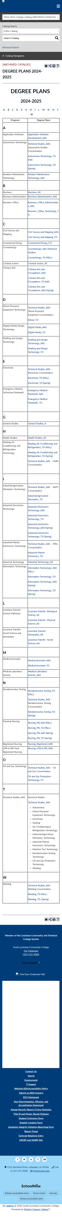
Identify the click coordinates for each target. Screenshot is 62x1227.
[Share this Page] (50, 65)
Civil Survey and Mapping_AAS (43, 232)
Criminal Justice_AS (37, 263)
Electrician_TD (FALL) (38, 378)
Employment (31, 1080)
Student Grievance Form (31, 1118)
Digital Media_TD (36, 332)
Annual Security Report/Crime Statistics (31, 1110)
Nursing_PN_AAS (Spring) (40, 733)
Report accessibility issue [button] (31, 1198)
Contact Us (31, 1071)
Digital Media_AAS (37, 327)
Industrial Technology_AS (40, 562)
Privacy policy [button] (39, 1193)
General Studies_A (37, 424)
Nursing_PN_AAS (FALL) (40, 723)
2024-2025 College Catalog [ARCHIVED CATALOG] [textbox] (30, 17)
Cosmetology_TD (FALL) (40, 258)
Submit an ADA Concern (31, 1093)
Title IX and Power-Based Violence (31, 1114)
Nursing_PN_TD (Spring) (40, 738)
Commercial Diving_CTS (40, 243)
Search (31, 1076)
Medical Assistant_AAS (39, 660)
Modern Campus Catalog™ (37, 1209)
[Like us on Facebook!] (17, 1159)
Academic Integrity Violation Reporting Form (31, 1127)
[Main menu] (58, 6)
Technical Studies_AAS (39, 144)
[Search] (57, 38)
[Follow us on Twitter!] (24, 1159)
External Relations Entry (31, 1136)
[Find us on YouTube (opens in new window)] (44, 1159)
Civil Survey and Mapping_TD (42, 237)
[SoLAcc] (7, 6)
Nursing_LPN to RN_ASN (40, 748)
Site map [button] (53, 1193)
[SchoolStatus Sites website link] (31, 1186)
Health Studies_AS (37, 438)
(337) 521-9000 (31, 954)
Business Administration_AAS (42, 197)
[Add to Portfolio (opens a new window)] (46, 65)
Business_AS (34, 192)
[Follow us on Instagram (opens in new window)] (38, 1159)
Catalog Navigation (14, 56)
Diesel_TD (33, 320)
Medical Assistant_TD (38, 666)
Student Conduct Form (31, 1123)
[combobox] (31, 17)
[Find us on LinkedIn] (31, 1159)
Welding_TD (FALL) (37, 894)
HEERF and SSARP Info (31, 1140)
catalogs (10, 1206)
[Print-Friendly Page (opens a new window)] (54, 65)
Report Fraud (31, 1131)
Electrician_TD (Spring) (39, 383)
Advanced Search (10, 47)
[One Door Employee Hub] (31, 974)
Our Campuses (31, 951)
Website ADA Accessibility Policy (31, 1089)
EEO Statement (31, 1097)
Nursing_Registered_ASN (40, 744)
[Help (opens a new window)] (57, 65)
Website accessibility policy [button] (17, 1193)
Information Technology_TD (42, 577)
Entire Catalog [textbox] (11, 31)
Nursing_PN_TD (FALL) (39, 728)
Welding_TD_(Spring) (38, 899)
